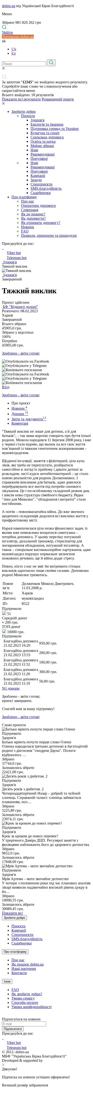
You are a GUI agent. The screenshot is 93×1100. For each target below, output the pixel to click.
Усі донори (11, 688)
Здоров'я (37, 120)
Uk (13, 49)
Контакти (19, 973)
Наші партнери (23, 969)
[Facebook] (2, 1038)
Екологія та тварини (47, 124)
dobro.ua (8, 6)
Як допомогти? (33, 218)
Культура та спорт (45, 133)
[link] (46, 361)
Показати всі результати (21, 99)
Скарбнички (41, 193)
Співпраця (29, 210)
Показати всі (12, 913)
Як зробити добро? (26, 994)
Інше (7, 981)
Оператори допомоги (38, 206)
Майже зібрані (42, 146)
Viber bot (14, 253)
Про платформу (24, 197)
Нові (34, 150)
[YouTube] (3, 1038)
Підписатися (13, 1029)
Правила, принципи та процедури (49, 235)
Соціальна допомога (47, 137)
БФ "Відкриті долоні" (20, 307)
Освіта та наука (43, 141)
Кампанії (38, 176)
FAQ (25, 231)
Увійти (7, 32)
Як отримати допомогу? (40, 223)
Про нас (27, 201)
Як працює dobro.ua (27, 964)
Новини (27, 227)
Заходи (36, 180)
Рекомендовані (43, 154)
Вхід (5, 387)
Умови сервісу (23, 998)
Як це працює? (33, 214)
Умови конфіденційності (31, 1007)
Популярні (39, 158)
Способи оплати (24, 1002)
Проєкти (28, 116)
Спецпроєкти (41, 184)
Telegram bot (16, 258)
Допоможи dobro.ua (18, 37)
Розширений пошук (58, 99)
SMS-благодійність (46, 188)
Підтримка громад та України (55, 129)
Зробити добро (23, 111)
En (13, 53)
